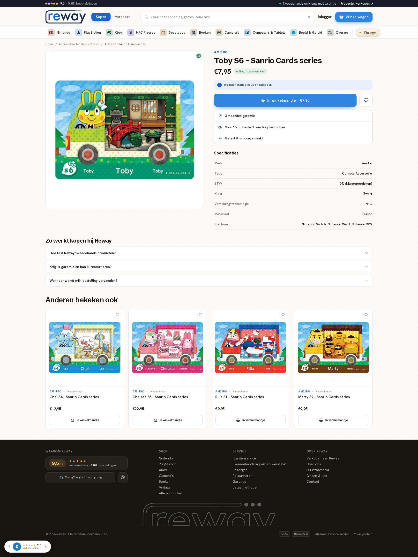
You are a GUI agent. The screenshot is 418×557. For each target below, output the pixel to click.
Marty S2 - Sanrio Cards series (324, 397)
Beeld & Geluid (310, 32)
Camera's (231, 32)
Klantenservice (244, 458)
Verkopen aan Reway (322, 458)
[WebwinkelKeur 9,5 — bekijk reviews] (17, 546)
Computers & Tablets (269, 32)
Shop (163, 451)
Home (49, 44)
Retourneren (243, 475)
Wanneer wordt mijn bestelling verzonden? (83, 280)
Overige (342, 32)
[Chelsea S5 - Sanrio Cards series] (168, 368)
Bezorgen (240, 470)
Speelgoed (177, 32)
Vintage (165, 487)
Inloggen (325, 16)
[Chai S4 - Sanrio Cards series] (85, 368)
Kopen (101, 16)
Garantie (239, 481)
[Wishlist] (366, 100)
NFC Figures (145, 32)
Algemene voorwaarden (332, 534)
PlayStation (92, 32)
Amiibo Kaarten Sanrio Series (79, 44)
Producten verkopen (357, 3)
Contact (312, 481)
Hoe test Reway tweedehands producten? (83, 253)
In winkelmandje (88, 420)
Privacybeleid (363, 534)
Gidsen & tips (316, 475)
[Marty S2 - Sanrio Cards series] (333, 368)
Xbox (118, 32)
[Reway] (65, 16)
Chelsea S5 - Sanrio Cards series (160, 397)
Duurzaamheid (317, 470)
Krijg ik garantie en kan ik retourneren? (81, 267)
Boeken (205, 32)
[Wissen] (309, 17)
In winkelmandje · (288, 100)
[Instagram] (123, 477)
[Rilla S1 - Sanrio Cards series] (250, 368)
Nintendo (63, 32)
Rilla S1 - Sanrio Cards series (239, 397)
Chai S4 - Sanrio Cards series (74, 397)
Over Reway (317, 451)
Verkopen (123, 16)
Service (240, 451)
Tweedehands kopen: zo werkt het (259, 464)
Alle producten (170, 493)
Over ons (313, 464)
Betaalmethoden (245, 487)
